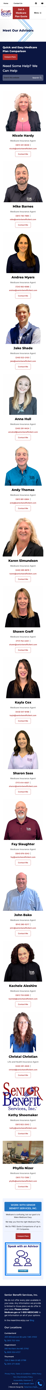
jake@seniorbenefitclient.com (23, 361)
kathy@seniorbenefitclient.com (23, 1128)
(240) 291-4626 (22, 1066)
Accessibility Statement (22, 1380)
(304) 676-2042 (22, 853)
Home (6, 3)
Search (35, 78)
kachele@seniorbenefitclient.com (23, 999)
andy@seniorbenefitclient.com (23, 503)
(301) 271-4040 (13, 1364)
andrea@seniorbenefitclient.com (23, 290)
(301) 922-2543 (22, 1124)
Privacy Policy (10, 1374)
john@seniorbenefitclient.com (23, 928)
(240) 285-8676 (22, 570)
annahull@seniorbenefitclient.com (23, 432)
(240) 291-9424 (22, 428)
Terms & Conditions (23, 1374)
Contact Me (23, 154)
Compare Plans (10, 57)
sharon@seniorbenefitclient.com (23, 786)
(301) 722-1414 (13, 1340)
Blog (32, 1320)
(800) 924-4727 (13, 1352)
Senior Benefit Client (26, 1383)
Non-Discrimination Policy (23, 1377)
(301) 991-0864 (22, 499)
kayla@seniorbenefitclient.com (23, 715)
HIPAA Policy (36, 1374)
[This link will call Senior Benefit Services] (40, 1383)
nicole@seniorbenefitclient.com (23, 148)
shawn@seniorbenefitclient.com (23, 644)
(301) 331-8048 (22, 145)
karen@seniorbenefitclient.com (23, 574)
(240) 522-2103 (22, 357)
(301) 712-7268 (22, 1177)
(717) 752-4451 (22, 641)
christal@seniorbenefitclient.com (23, 1070)
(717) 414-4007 (22, 783)
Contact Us (18, 3)
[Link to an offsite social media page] (36, 3)
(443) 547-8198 (22, 712)
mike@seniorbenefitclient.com (23, 219)
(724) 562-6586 (22, 287)
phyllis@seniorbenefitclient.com (23, 1181)
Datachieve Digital (31, 1387)
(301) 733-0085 (22, 995)
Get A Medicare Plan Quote (21, 13)
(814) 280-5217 (22, 924)
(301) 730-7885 (22, 216)
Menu (36, 13)
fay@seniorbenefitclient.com (23, 857)
